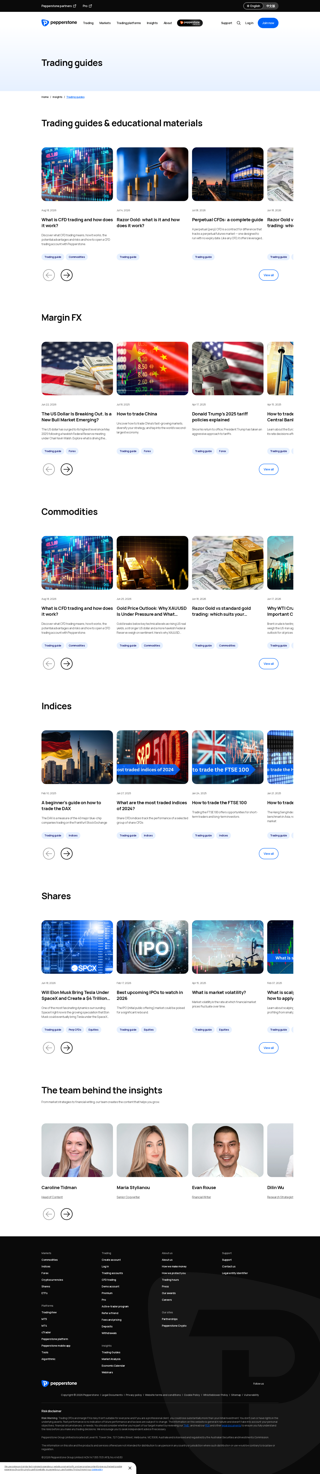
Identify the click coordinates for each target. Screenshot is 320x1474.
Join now (268, 23)
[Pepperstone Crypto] (190, 22)
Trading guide (52, 257)
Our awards (169, 1293)
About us (167, 1259)
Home (45, 97)
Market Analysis (111, 1359)
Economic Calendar (113, 1365)
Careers (167, 1299)
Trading (88, 23)
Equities (93, 1029)
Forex (72, 451)
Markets (105, 23)
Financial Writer (201, 1197)
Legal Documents (112, 1395)
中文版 (270, 6)
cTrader (46, 1332)
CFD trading (109, 1279)
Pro (85, 6)
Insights (152, 23)
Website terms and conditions (163, 1395)
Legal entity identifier (235, 1273)
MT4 (44, 1325)
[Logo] (59, 22)
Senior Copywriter (128, 1197)
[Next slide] (66, 275)
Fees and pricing (111, 1319)
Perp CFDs (75, 1029)
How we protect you (174, 1273)
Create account (111, 1259)
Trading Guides (111, 1352)
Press (165, 1286)
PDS (207, 1425)
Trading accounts (112, 1273)
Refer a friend (110, 1313)
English (255, 6)
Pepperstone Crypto (174, 1325)
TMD (186, 1425)
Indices (73, 835)
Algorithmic (48, 1359)
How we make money (174, 1266)
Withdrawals (109, 1333)
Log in (249, 23)
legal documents (231, 1425)
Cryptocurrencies (52, 1279)
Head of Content (52, 1197)
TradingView (49, 1312)
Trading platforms (128, 23)
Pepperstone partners (56, 6)
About (168, 23)
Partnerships (169, 1319)
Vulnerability (251, 1395)
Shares (45, 1286)
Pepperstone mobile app (55, 1345)
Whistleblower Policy (215, 1395)
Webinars (107, 1372)
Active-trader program (115, 1306)
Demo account (110, 1286)
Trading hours (170, 1279)
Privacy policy (134, 1395)
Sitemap (236, 1395)
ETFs (44, 1293)
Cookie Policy (192, 1395)
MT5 (44, 1319)
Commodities (77, 257)
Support (226, 23)
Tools (44, 1352)
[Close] (130, 1468)
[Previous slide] (48, 275)
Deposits (107, 1326)
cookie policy (97, 1469)
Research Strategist (280, 1197)
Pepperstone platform (54, 1339)
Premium (107, 1293)
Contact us (228, 1266)
